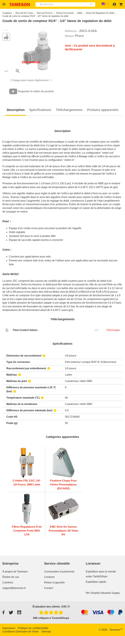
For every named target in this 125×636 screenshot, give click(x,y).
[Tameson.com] (19, 4)
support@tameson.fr (14, 588)
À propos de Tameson (15, 571)
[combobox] (65, 4)
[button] (4, 4)
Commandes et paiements (59, 571)
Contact (48, 588)
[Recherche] (92, 4)
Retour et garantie (54, 582)
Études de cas (10, 577)
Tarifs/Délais (100, 576)
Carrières (7, 582)
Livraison (49, 577)
